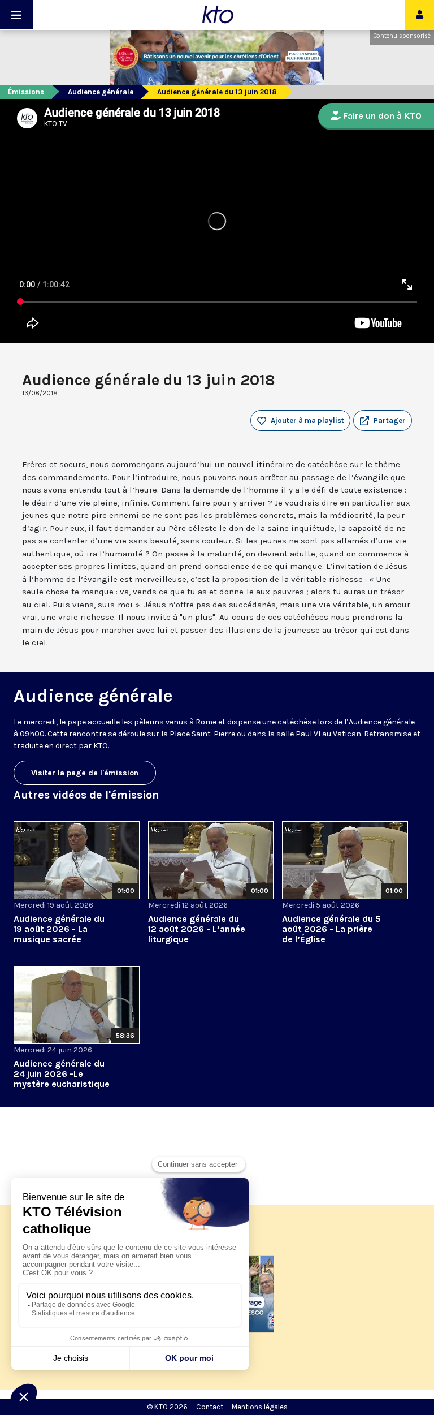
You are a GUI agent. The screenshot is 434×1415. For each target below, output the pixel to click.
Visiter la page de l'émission (84, 773)
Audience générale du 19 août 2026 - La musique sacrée (59, 928)
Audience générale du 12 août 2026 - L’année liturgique (196, 928)
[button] (382, 421)
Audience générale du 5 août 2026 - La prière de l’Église (331, 928)
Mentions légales (260, 1407)
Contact (209, 1407)
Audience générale (100, 92)
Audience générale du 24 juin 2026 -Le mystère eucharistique (62, 1073)
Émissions (26, 92)
